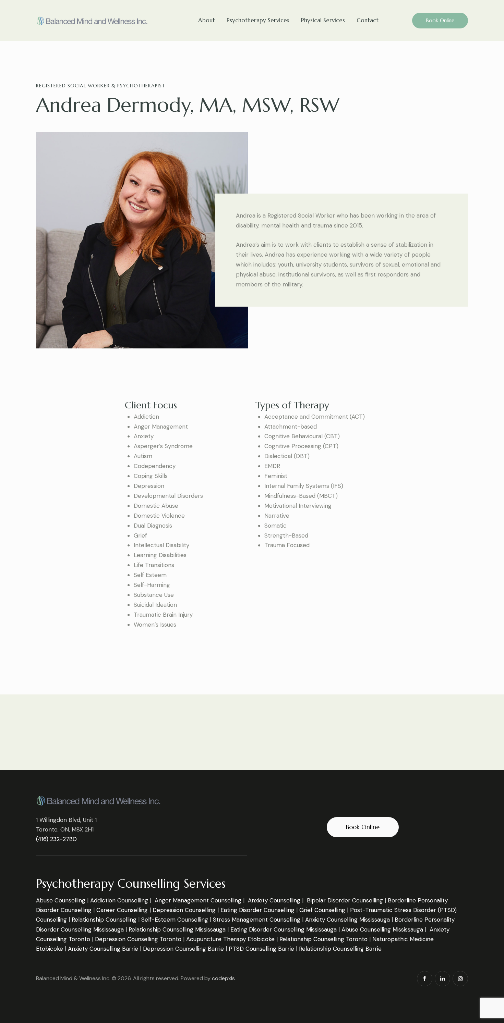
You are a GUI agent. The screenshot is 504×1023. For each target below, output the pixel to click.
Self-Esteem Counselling (174, 919)
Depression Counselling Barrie (183, 948)
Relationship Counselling (104, 919)
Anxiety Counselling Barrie (103, 948)
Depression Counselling (184, 910)
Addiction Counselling (119, 900)
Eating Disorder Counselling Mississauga (283, 929)
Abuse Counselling (60, 900)
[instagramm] (460, 978)
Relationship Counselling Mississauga (177, 929)
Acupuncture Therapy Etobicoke (230, 939)
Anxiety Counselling (274, 900)
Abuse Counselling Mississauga (382, 929)
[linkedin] (442, 978)
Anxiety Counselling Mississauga (347, 919)
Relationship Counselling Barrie (340, 948)
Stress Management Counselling (256, 919)
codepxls (223, 978)
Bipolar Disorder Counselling (345, 900)
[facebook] (424, 978)
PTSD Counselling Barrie (261, 948)
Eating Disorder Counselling (257, 910)
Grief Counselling (322, 910)
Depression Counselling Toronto (138, 939)
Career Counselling (122, 910)
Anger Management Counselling (198, 900)
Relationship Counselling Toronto (323, 939)
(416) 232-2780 (56, 839)
